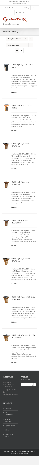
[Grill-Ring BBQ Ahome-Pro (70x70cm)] (6, 261)
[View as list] (21, 50)
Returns (7, 430)
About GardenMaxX (9, 414)
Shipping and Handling (9, 435)
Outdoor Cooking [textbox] (27, 385)
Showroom (8, 408)
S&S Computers (23, 453)
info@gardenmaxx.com (19, 3)
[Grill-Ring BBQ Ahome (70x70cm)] (6, 146)
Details (15, 92)
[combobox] (28, 384)
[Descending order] (31, 39)
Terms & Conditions (8, 420)
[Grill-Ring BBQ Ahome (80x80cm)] (6, 185)
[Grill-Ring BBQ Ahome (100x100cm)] (6, 223)
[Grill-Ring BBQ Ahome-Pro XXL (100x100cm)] (6, 338)
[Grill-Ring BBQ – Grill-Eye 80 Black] (6, 68)
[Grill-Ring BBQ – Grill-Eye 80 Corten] (6, 108)
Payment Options (10, 425)
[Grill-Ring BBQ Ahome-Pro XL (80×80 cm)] (6, 300)
